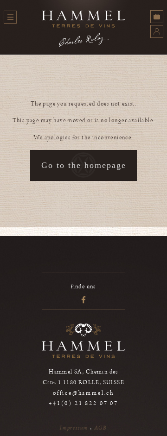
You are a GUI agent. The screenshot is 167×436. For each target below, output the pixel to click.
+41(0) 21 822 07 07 (83, 403)
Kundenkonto (156, 31)
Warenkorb (156, 16)
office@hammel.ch (83, 393)
